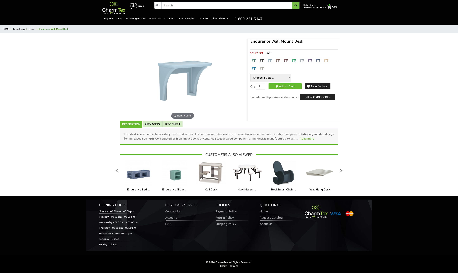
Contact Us (173, 211)
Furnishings (19, 29)
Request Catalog (113, 18)
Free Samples (187, 18)
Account (171, 217)
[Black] (261, 60)
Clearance (169, 18)
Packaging (152, 124)
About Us (266, 224)
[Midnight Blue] (318, 60)
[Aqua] (253, 60)
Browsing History (135, 18)
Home (264, 211)
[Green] (294, 60)
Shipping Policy (225, 224)
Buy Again (154, 18)
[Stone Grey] (261, 68)
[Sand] (326, 60)
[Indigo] (310, 60)
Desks (32, 29)
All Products (218, 18)
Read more (307, 138)
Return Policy (224, 217)
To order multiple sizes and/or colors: (274, 97)
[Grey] (302, 60)
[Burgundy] (286, 60)
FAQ (168, 224)
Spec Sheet (172, 124)
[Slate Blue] (253, 68)
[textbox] (231, 5)
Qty (252, 86)
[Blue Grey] (270, 60)
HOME (6, 29)
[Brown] (278, 60)
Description (131, 124)
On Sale (203, 18)
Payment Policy (226, 211)
